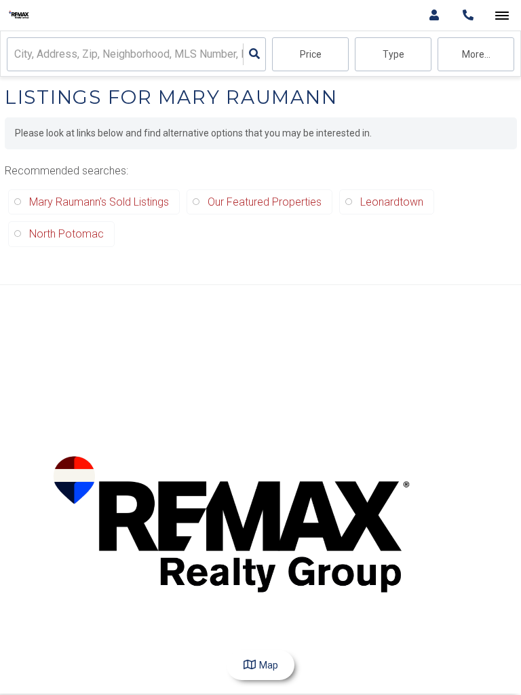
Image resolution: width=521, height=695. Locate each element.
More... (476, 54)
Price (311, 54)
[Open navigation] (501, 16)
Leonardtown (391, 201)
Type (393, 54)
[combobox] (15, 54)
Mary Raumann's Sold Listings (99, 201)
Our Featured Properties (265, 201)
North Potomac (66, 233)
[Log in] (434, 15)
